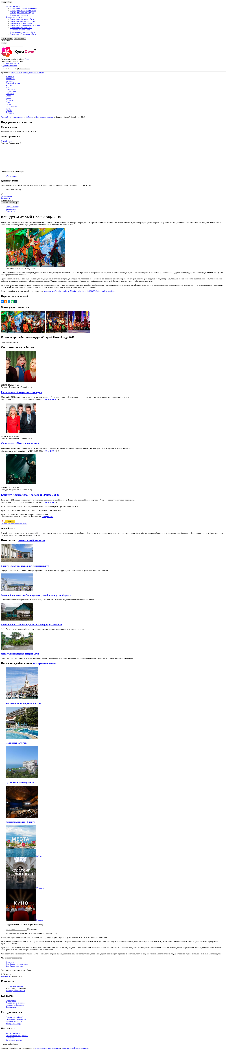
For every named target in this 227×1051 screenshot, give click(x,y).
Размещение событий (14, 1017)
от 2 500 (50, 502)
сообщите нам (47, 517)
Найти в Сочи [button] (6, 2)
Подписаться (33, 929)
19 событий (41, 888)
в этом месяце (38, 73)
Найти (4, 43)
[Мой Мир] (9, 301)
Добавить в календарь (10, 203)
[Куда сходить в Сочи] (27, 57)
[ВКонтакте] (2, 301)
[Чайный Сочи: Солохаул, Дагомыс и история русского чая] (17, 620)
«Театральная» (11, 176)
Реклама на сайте (13, 1034)
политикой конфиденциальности (75, 1048)
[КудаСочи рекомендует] (21, 888)
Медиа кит (10, 1038)
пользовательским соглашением (47, 1048)
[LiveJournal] (15, 301)
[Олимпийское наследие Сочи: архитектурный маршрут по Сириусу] (17, 591)
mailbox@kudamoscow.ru (15, 991)
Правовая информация (15, 1005)
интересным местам (11, 63)
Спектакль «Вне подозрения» (20, 443)
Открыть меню (7, 38)
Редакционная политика (15, 1003)
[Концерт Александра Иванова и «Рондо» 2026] (113, 469)
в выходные (28, 73)
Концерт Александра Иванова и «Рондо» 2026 (30, 494)
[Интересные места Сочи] (21, 856)
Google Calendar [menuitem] (12, 207)
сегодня (14, 73)
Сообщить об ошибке (14, 986)
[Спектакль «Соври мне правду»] (113, 366)
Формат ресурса (12, 1007)
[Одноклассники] (5, 301)
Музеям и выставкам (14, 1021)
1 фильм (39, 920)
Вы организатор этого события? (14, 524)
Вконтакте (10, 962)
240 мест (39, 856)
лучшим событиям (9, 66)
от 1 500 (50, 400)
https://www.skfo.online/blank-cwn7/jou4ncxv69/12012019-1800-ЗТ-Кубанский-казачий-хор (79, 291)
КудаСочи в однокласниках (17, 964)
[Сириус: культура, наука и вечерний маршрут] (17, 561)
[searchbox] (113, 43)
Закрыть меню (20, 38)
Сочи (27, 59)
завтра (19, 73)
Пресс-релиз (11, 1001)
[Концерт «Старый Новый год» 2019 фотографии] (12, 332)
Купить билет (6, 196)
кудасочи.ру (6, 976)
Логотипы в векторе (14, 1040)
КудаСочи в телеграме (15, 966)
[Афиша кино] (21, 920)
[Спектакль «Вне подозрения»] (113, 418)
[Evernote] (12, 301)
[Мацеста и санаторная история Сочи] (17, 649)
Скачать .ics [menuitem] (10, 211)
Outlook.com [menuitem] (10, 209)
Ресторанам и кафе (13, 1024)
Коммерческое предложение (17, 1036)
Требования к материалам (16, 1019)
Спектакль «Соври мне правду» (21, 392)
